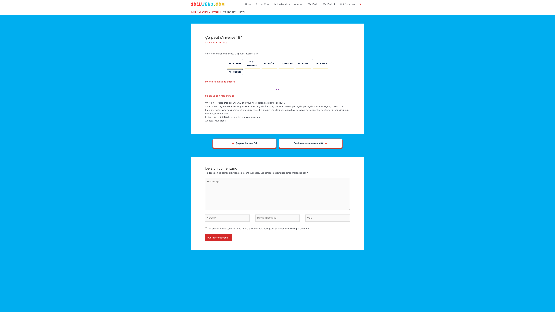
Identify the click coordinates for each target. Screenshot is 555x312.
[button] (360, 4)
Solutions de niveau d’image (219, 95)
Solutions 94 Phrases (216, 42)
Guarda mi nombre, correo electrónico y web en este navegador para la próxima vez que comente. (259, 228)
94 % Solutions (347, 4)
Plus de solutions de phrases (220, 81)
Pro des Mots (262, 4)
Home (248, 4)
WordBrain (313, 4)
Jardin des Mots (281, 4)
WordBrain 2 (329, 4)
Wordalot (298, 4)
